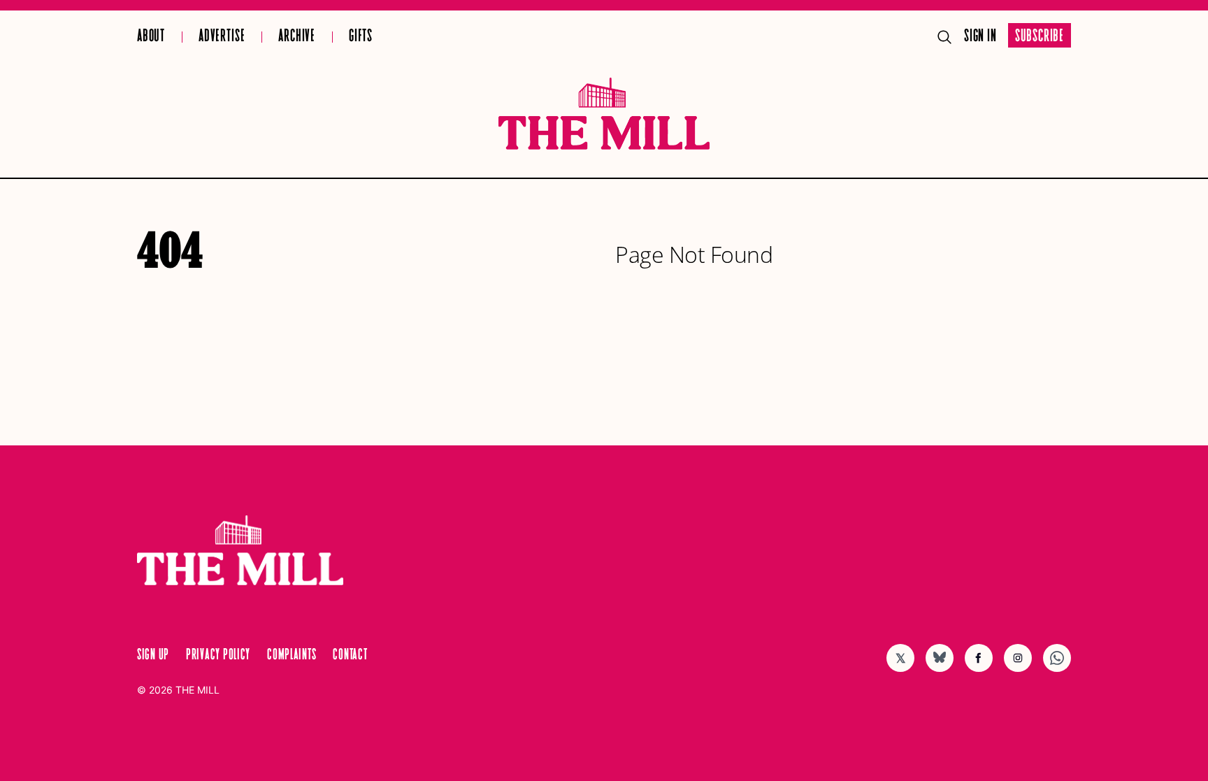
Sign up (153, 655)
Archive (296, 36)
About (151, 36)
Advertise (222, 36)
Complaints (291, 655)
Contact (350, 655)
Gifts (361, 36)
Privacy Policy (218, 655)
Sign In (980, 36)
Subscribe (1039, 36)
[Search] (944, 37)
